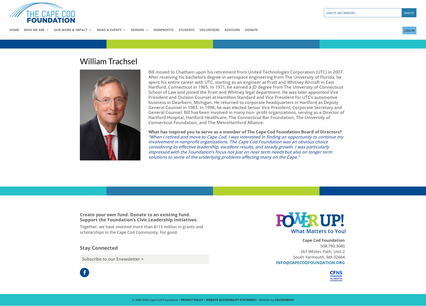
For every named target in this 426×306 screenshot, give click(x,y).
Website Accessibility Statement (231, 300)
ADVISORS (232, 30)
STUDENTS (187, 30)
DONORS (137, 30)
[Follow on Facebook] (84, 272)
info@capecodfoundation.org (310, 262)
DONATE (251, 30)
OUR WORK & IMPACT (70, 30)
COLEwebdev (284, 300)
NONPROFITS (164, 30)
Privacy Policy (192, 300)
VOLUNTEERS (209, 30)
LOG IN (409, 30)
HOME (14, 30)
